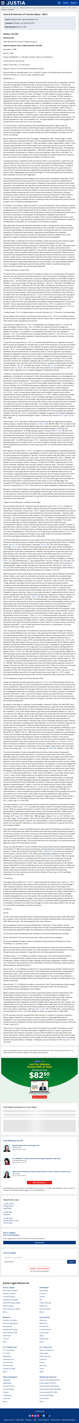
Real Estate (7, 1336)
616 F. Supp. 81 (64, 415)
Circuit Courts (8, 1362)
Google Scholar (8, 1204)
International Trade (10, 1333)
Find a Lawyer (9, 1253)
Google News (8, 1218)
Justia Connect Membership (50, 1380)
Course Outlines (45, 1329)
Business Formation (10, 1320)
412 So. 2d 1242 (56, 816)
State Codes (44, 1353)
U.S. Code (6, 1353)
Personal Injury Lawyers (11, 1309)
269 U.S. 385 (22, 368)
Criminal (42, 1293)
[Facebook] (35, 1416)
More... (5, 1312)
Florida (42, 1362)
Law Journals (44, 1333)
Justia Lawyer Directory (48, 1383)
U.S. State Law (46, 1347)
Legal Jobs (6, 1380)
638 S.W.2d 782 (51, 748)
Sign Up (73, 3)
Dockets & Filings (9, 1369)
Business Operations (10, 1323)
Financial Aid (44, 1326)
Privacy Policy (55, 1420)
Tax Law (6, 1339)
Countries (6, 1398)
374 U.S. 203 (7, 561)
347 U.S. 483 (36, 597)
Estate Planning (45, 1303)
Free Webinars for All (13, 1140)
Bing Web (6, 1214)
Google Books (8, 1206)
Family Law (43, 1306)
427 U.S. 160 (40, 1009)
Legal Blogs (7, 1208)
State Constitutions (46, 1350)
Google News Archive (10, 1221)
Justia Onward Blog (46, 1395)
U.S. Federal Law (10, 1347)
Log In (65, 3)
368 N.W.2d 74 (49, 851)
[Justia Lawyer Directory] (49, 1416)
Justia (3, 7)
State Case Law (45, 1356)
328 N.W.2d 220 (48, 856)
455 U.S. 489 (43, 424)
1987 (69, 7)
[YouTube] (32, 1416)
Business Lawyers (9, 1293)
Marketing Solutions (48, 1377)
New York (43, 1365)
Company (28, 1420)
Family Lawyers (8, 1306)
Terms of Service (43, 1420)
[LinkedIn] (30, 1416)
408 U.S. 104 (56, 431)
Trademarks (7, 1395)
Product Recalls (8, 1389)
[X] (46, 1416)
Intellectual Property (10, 1329)
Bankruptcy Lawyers (10, 1290)
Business (6, 1317)
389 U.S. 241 (51, 365)
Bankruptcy (44, 1290)
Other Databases (10, 1377)
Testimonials (44, 1398)
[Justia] (16, 3)
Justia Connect (9, 1420)
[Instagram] (38, 1416)
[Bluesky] (44, 1416)
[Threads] (41, 1416)
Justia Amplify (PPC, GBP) (48, 1392)
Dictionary (43, 1320)
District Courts (8, 1365)
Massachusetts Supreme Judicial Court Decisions (52, 7)
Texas (42, 1369)
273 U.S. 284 (16, 547)
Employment (7, 1326)
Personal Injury (45, 1309)
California (43, 1359)
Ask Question (39, 1242)
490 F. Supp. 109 (16, 816)
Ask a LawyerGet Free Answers (11, 1233)
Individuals (44, 1287)
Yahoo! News (8, 1223)
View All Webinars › (39, 1182)
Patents (5, 1392)
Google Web (7, 1212)
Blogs (42, 1336)
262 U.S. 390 (45, 545)
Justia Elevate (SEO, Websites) (50, 1389)
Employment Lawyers (10, 1300)
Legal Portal (19, 1420)
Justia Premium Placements (49, 1386)
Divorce (42, 1297)
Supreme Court (8, 1359)
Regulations (7, 1356)
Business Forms (8, 1386)
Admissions (44, 1323)
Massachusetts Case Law (28, 7)
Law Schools (45, 1317)
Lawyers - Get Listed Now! (39, 1268)
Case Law (16, 7)
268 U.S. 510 (13, 545)
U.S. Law (8, 7)
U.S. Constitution (9, 1350)
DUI (41, 1300)
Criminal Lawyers (9, 1297)
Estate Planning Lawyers (12, 1303)
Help (34, 1420)
